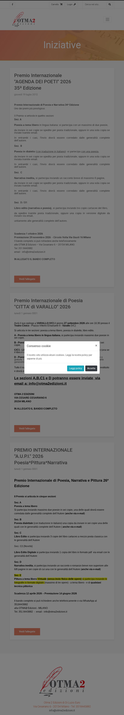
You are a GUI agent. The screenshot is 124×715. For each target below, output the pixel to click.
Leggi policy (75, 368)
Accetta (91, 368)
